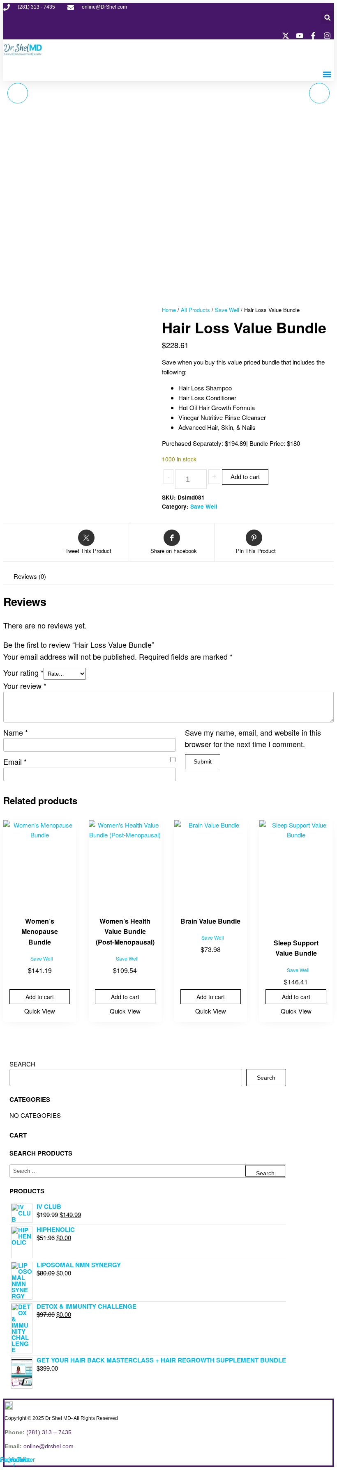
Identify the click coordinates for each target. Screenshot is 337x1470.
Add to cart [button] (39, 997)
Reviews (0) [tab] (30, 576)
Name (15, 732)
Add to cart (245, 476)
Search (22, 1064)
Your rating (23, 672)
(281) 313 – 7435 (49, 1432)
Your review (24, 685)
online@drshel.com (48, 1446)
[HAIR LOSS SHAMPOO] (17, 93)
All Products (195, 310)
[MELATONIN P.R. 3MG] (319, 93)
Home (169, 310)
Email (15, 761)
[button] (327, 17)
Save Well (227, 310)
